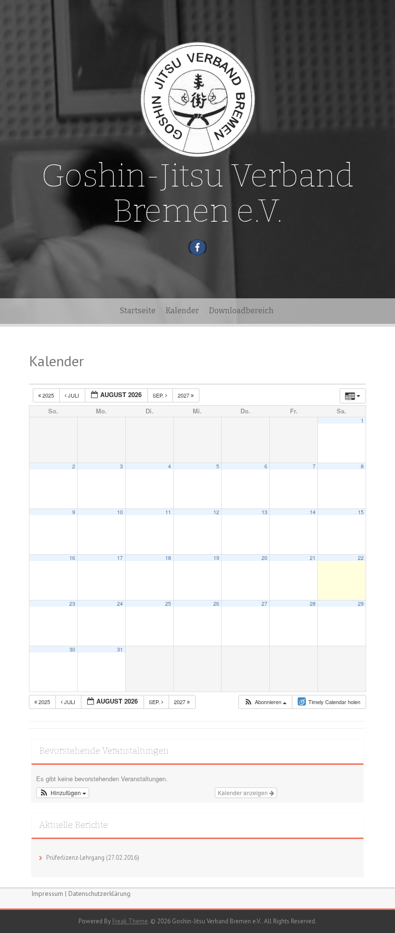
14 (313, 512)
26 (216, 603)
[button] (265, 701)
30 (72, 649)
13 (264, 512)
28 (313, 603)
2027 (184, 395)
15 (361, 512)
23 (72, 603)
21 (313, 557)
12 (216, 512)
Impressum (47, 893)
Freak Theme (130, 921)
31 (120, 649)
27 (264, 603)
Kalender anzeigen (243, 792)
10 (120, 512)
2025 (48, 395)
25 (168, 603)
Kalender (182, 310)
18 (168, 557)
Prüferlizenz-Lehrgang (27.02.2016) (92, 857)
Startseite (138, 310)
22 (361, 557)
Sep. (159, 395)
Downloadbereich (241, 310)
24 (120, 603)
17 (120, 557)
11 (168, 512)
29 (361, 603)
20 (264, 557)
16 (72, 557)
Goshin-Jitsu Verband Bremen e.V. (197, 193)
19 (216, 557)
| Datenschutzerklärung (98, 893)
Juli (73, 395)
